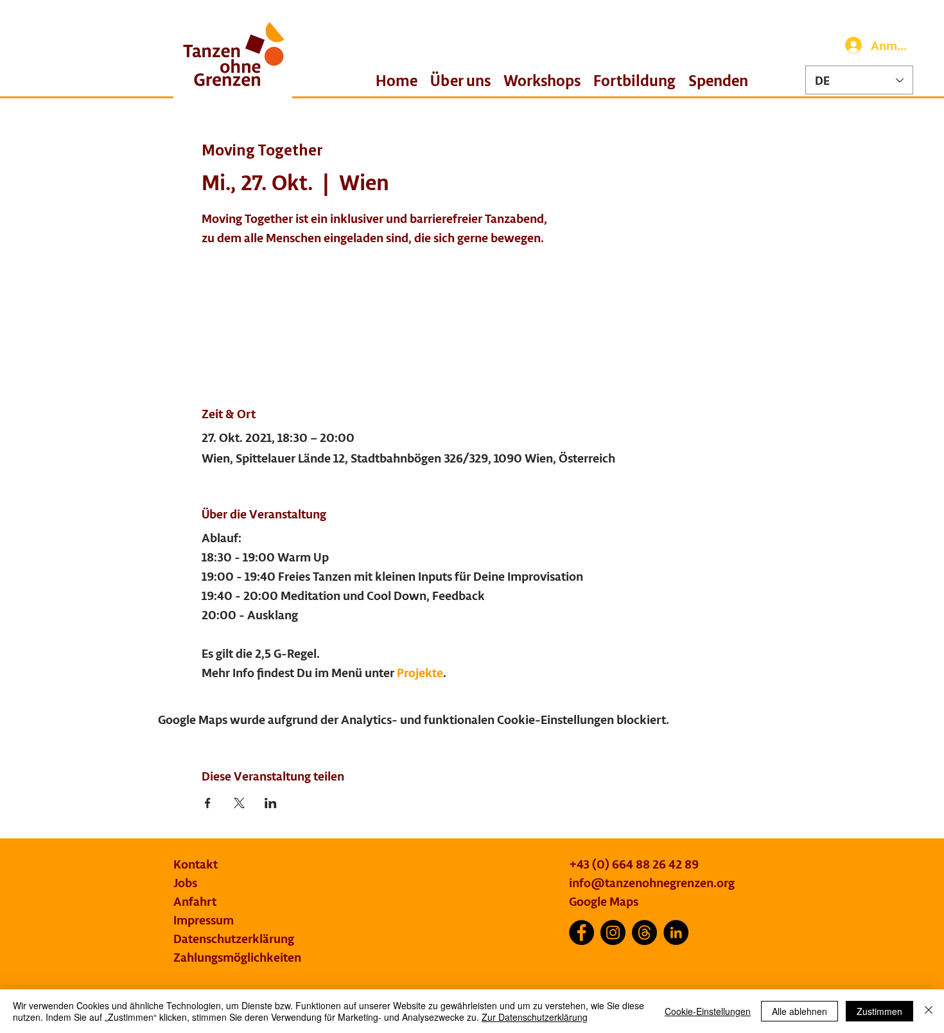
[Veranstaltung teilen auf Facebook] (208, 803)
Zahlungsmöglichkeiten (237, 957)
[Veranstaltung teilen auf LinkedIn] (271, 803)
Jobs (185, 882)
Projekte (420, 672)
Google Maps (603, 901)
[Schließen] (928, 1011)
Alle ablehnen (799, 1011)
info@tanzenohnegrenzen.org (652, 882)
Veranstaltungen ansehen (291, 311)
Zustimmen (879, 1011)
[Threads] (644, 932)
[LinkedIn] (675, 932)
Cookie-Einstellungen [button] (708, 1011)
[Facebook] (581, 932)
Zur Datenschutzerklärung (535, 1017)
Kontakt (195, 863)
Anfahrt (194, 901)
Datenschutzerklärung (233, 938)
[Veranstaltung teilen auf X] (239, 803)
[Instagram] (612, 932)
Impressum (203, 919)
